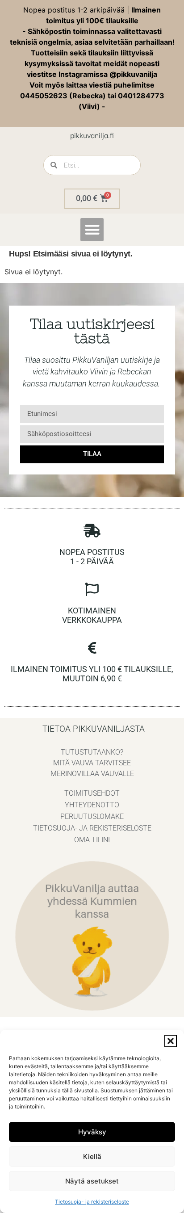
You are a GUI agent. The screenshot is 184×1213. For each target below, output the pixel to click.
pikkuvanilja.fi (92, 135)
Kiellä (92, 1156)
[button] (170, 1041)
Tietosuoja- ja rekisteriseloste (92, 1201)
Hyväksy (92, 1132)
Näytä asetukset (92, 1181)
